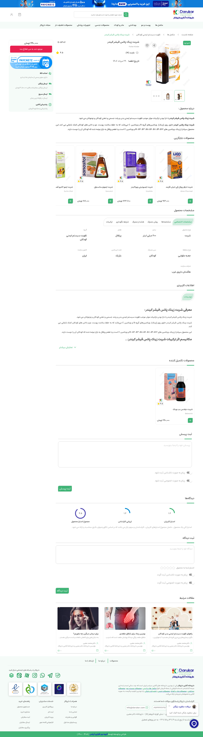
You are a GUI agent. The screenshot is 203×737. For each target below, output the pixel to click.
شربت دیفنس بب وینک (183, 409)
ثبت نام (50, 712)
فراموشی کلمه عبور (46, 722)
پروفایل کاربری (48, 706)
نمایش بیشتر (66, 347)
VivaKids (149, 191)
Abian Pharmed (186, 191)
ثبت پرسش (65, 489)
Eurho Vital (68, 191)
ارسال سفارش (24, 722)
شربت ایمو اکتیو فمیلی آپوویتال (59, 187)
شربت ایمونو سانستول (103, 187)
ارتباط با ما (89, 661)
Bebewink (189, 413)
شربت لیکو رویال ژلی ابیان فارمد (179, 187)
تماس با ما (73, 712)
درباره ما (101, 661)
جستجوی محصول (23, 706)
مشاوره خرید (25, 712)
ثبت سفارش (25, 717)
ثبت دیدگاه (62, 591)
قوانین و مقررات (71, 717)
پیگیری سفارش (24, 727)
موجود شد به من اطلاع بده (31, 49)
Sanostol (109, 191)
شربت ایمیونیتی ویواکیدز (142, 187)
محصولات (114, 661)
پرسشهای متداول (70, 722)
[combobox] (99, 14)
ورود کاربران (49, 717)
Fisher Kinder (134, 46)
